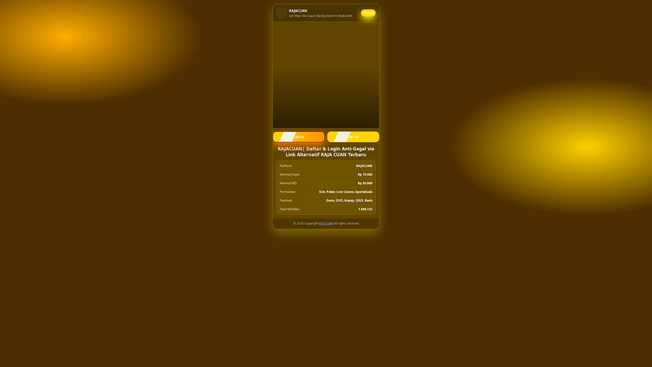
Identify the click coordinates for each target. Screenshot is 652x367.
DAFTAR (353, 137)
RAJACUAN (326, 223)
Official (368, 13)
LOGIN (298, 137)
